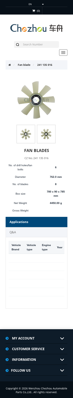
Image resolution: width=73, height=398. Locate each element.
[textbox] (40, 44)
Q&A (13, 232)
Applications (19, 222)
